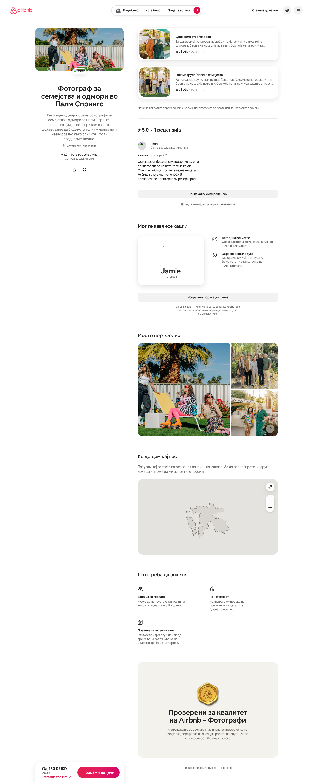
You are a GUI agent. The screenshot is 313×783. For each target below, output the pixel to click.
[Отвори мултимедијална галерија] (79, 49)
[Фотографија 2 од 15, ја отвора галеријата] (254, 366)
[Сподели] (74, 170)
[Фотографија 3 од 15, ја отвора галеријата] (254, 413)
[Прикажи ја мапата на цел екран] (270, 487)
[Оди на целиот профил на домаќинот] (171, 260)
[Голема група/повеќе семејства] (208, 82)
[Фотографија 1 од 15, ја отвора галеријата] (184, 389)
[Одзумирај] (270, 507)
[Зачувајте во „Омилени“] (84, 170)
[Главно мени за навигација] (298, 10)
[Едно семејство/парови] (208, 44)
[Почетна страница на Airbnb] (21, 10)
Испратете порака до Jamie (207, 297)
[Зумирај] (270, 499)
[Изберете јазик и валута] (287, 10)
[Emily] (142, 145)
